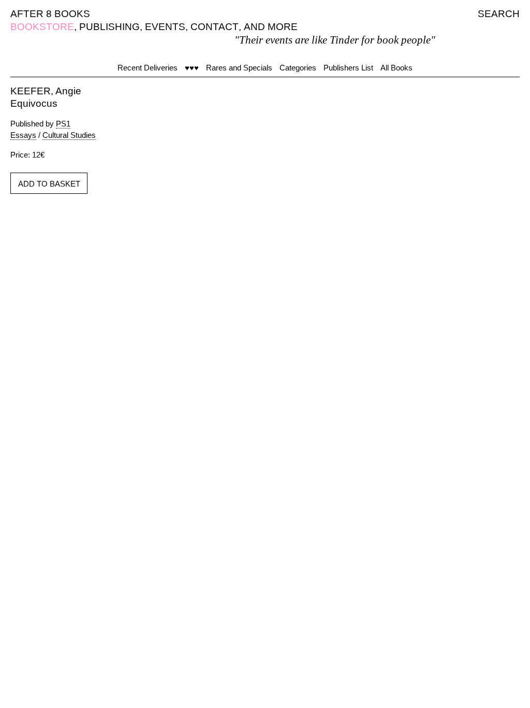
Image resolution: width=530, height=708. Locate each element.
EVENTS (165, 26)
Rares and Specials (239, 67)
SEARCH (499, 13)
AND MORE (271, 26)
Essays (23, 135)
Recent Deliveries (147, 67)
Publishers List (348, 67)
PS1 (63, 123)
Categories (297, 67)
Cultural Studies (69, 135)
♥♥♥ (192, 67)
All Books (396, 67)
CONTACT (214, 26)
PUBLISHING (109, 26)
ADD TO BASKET (49, 183)
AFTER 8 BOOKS (50, 13)
